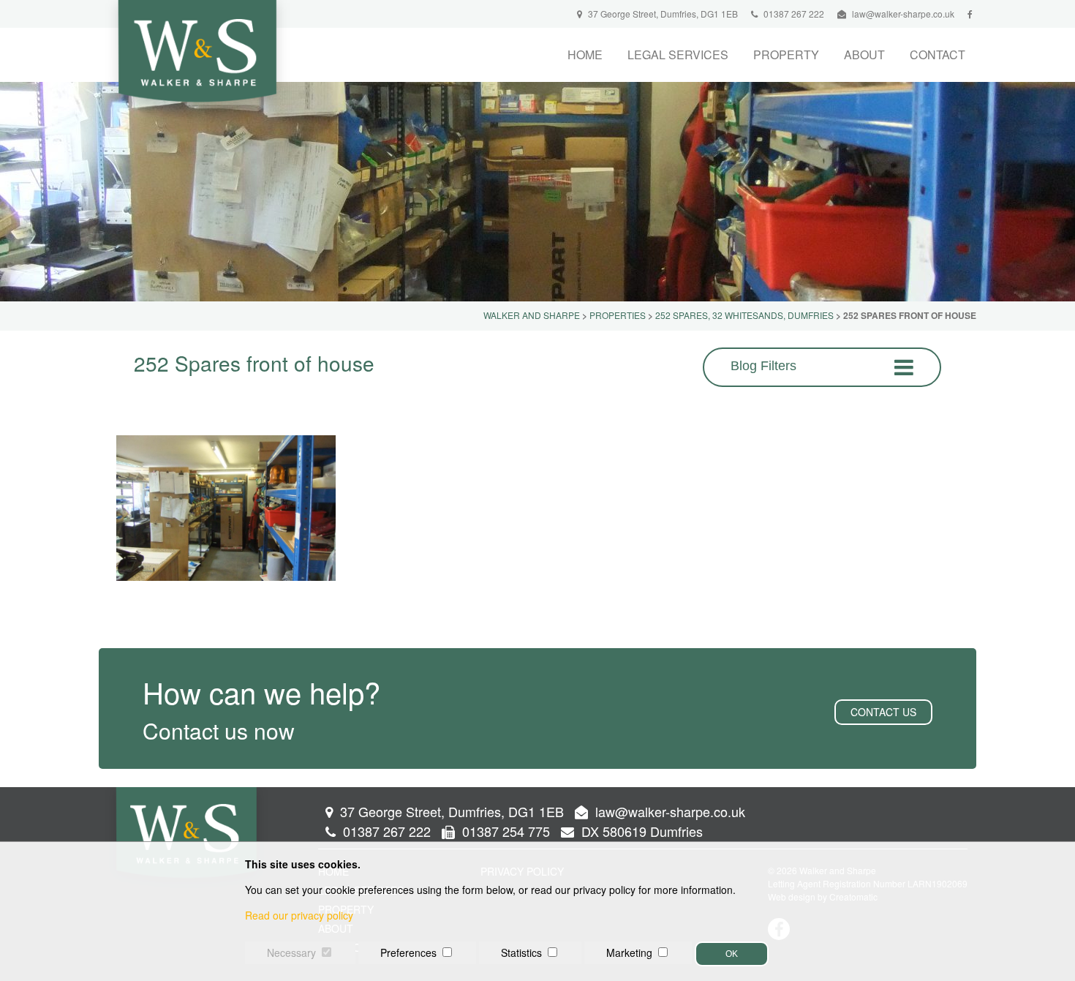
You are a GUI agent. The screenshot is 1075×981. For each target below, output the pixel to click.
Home (585, 54)
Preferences (408, 952)
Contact (937, 54)
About (864, 54)
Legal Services (677, 54)
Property (786, 54)
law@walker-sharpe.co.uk (903, 13)
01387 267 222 (792, 13)
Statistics (521, 952)
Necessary (291, 952)
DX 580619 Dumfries (640, 831)
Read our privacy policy (299, 915)
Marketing (629, 952)
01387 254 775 (504, 831)
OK (731, 954)
